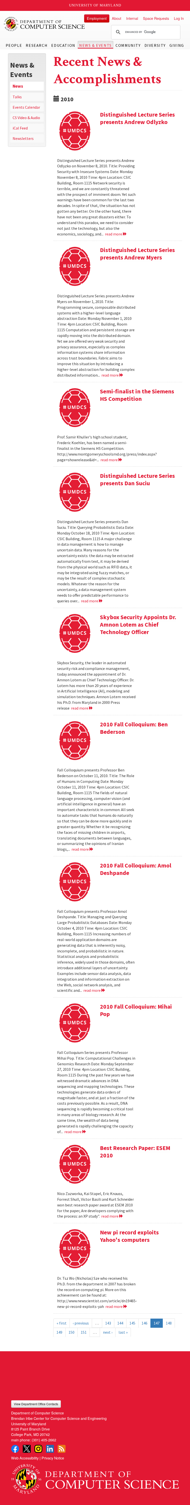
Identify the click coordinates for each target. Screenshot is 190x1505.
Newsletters (23, 138)
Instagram (38, 1449)
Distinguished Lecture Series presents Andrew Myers (137, 253)
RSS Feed (62, 1449)
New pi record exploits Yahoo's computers (129, 1236)
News (18, 86)
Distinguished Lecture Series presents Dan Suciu (137, 479)
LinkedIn (50, 1449)
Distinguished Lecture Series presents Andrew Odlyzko (137, 118)
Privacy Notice (53, 1457)
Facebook (15, 1449)
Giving (176, 45)
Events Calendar (26, 107)
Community (128, 45)
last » (123, 1332)
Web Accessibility (25, 1457)
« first (62, 1323)
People (14, 45)
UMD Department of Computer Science (44, 24)
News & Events (95, 45)
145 (132, 1323)
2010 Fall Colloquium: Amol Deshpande (135, 869)
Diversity (155, 45)
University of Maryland (95, 5)
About (116, 18)
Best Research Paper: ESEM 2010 (135, 1151)
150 (71, 1332)
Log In (179, 18)
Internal (132, 18)
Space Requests (156, 18)
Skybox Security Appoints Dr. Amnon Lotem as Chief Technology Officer (138, 624)
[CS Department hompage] (95, 1477)
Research (37, 45)
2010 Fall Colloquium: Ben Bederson (134, 728)
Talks (17, 96)
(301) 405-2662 (44, 1439)
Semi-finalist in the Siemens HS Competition (137, 395)
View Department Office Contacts (36, 1404)
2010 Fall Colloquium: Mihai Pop (136, 1010)
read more (114, 233)
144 (120, 1323)
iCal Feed (20, 128)
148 (169, 1323)
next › (107, 1332)
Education (63, 45)
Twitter (27, 1449)
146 (144, 1323)
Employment (97, 18)
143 (108, 1323)
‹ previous (81, 1323)
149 (59, 1332)
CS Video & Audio (26, 117)
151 (84, 1332)
